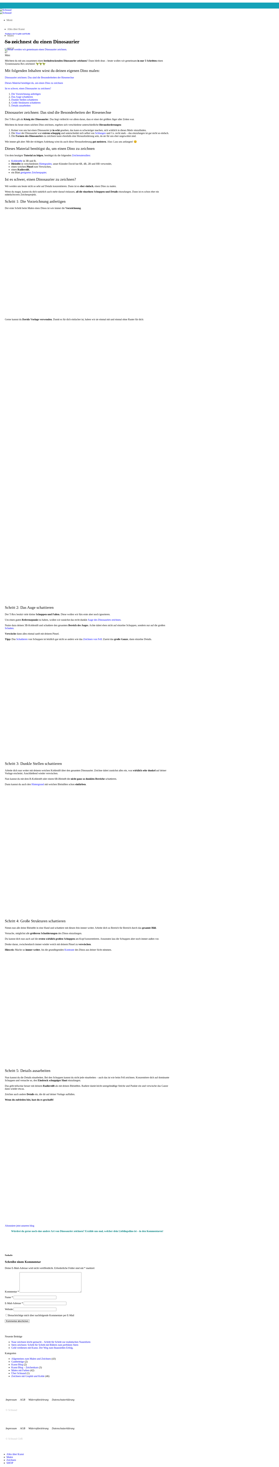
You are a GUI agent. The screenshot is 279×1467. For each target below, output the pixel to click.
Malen (9, 1457)
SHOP (9, 1463)
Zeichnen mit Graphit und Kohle (17, 34)
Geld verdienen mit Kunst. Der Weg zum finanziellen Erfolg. (42, 1347)
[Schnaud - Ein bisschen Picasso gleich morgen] (5, 11)
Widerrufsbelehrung (40, 1399)
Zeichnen (11, 1460)
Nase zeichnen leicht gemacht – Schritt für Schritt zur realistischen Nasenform (50, 1342)
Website (9, 1309)
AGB (24, 1399)
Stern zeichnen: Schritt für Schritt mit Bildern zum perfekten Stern (44, 1344)
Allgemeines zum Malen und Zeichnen (31, 1358)
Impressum (13, 1399)
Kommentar (12, 1291)
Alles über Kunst (15, 1454)
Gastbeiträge (17, 1361)
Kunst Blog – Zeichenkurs (24, 1367)
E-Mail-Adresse (14, 1303)
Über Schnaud (18, 1373)
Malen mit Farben (20, 1370)
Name (9, 1297)
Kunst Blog (17, 1364)
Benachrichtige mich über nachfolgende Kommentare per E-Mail (41, 1315)
